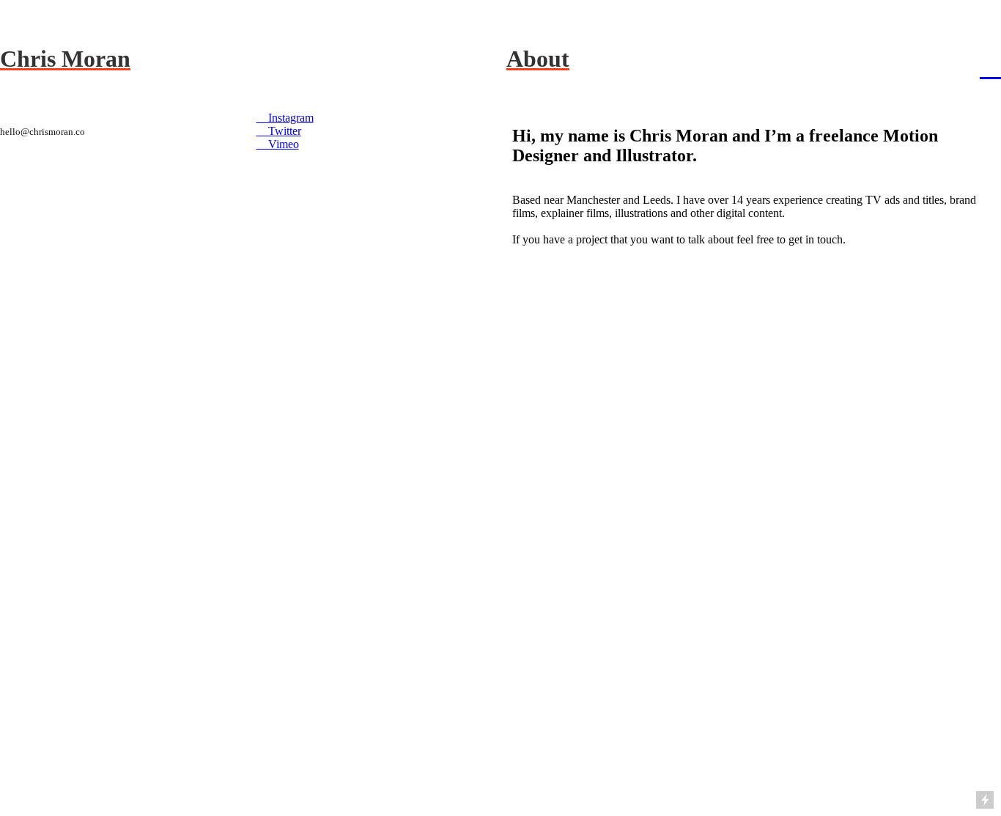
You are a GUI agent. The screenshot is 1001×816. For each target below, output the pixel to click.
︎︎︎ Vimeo (277, 144)
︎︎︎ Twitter (278, 131)
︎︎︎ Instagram (285, 117)
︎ (990, 66)
